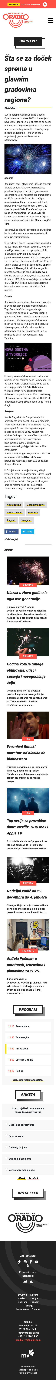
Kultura (28, 883)
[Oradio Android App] (25, 1282)
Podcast (34, 1302)
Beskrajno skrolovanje (21, 1124)
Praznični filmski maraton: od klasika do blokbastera (26, 752)
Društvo (28, 585)
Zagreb (11, 520)
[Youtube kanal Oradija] (36, 1262)
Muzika (21, 1298)
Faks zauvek (16, 1136)
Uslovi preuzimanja (28, 1370)
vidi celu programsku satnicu (28, 1080)
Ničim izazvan (14, 512)
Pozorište (28, 951)
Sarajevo (26, 520)
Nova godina (14, 504)
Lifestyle (34, 1298)
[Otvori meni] (50, 20)
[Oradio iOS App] (31, 1282)
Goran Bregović (36, 504)
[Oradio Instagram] (25, 1262)
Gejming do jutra (18, 1147)
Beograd (33, 512)
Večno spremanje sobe (22, 1170)
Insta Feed (28, 1193)
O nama (36, 1309)
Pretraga (28, 1305)
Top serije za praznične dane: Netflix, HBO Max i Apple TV (27, 827)
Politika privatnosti (28, 1373)
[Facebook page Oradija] (31, 1262)
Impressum (22, 1309)
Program (28, 1009)
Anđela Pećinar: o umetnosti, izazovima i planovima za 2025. (26, 964)
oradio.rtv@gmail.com (28, 1340)
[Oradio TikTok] (19, 1262)
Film (28, 739)
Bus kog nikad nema (20, 1158)
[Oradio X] (28, 1266)
